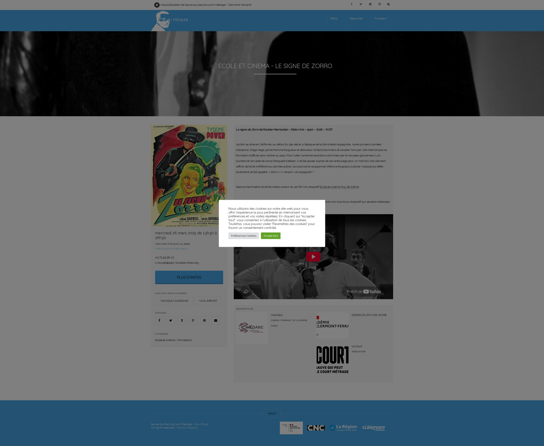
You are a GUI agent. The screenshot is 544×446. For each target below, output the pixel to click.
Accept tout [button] (271, 235)
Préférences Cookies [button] (243, 235)
